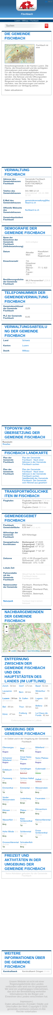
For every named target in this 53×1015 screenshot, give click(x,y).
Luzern (17, 21)
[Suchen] (46, 26)
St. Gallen (23, 698)
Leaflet (13, 650)
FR (49, 2)
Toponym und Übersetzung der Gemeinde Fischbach (25, 432)
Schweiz (26, 340)
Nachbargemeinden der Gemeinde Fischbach (24, 616)
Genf (21, 686)
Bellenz (38, 706)
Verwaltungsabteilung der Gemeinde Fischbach (26, 331)
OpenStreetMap (33, 650)
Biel (4, 707)
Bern (21, 692)
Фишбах (6, 444)
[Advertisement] (26, 130)
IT (51, 2)
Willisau (25, 21)
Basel (38, 686)
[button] (6, 627)
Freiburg (23, 713)
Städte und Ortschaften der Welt (27, 1005)
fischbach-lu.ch (32, 210)
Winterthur (40, 691)
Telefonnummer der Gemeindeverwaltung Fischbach (26, 297)
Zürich (5, 686)
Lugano (39, 698)
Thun (21, 707)
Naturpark (8, 601)
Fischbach (27, 14)
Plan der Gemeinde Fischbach (31, 459)
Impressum (26, 1001)
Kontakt (31, 1004)
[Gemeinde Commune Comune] (26, 5)
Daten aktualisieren (14, 90)
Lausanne (7, 691)
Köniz (5, 714)
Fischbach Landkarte (26, 453)
